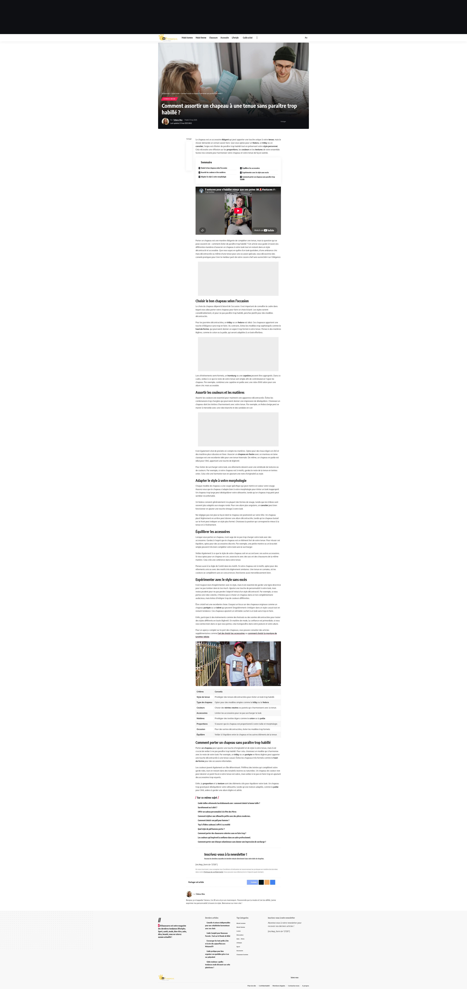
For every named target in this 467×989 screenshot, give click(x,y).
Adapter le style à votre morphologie (213, 177)
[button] (257, 37)
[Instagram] (307, 977)
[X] (304, 977)
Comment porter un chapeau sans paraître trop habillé (257, 178)
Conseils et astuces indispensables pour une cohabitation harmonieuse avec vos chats (217, 925)
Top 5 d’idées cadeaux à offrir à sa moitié (214, 824)
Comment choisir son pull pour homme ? (213, 820)
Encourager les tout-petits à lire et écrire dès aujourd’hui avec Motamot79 (217, 944)
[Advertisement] (233, 17)
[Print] (299, 122)
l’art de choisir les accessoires (231, 633)
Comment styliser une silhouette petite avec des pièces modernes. (224, 816)
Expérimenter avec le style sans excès (255, 172)
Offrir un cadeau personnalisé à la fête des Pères (217, 811)
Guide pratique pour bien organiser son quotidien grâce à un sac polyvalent (217, 954)
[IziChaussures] (168, 37)
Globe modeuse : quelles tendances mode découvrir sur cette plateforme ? (217, 965)
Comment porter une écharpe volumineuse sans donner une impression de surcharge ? (232, 842)
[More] (303, 122)
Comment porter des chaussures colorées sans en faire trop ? (222, 833)
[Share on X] (292, 122)
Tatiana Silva (177, 120)
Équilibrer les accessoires (251, 168)
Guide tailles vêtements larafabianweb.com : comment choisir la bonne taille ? (229, 803)
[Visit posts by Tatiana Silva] (165, 121)
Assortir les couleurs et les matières (213, 172)
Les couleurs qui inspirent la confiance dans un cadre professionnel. (224, 837)
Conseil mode (169, 99)
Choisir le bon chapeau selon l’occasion (214, 168)
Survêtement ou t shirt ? (207, 807)
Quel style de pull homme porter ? (211, 829)
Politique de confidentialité (213, 872)
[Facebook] (301, 977)
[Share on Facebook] (288, 122)
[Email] (296, 122)
